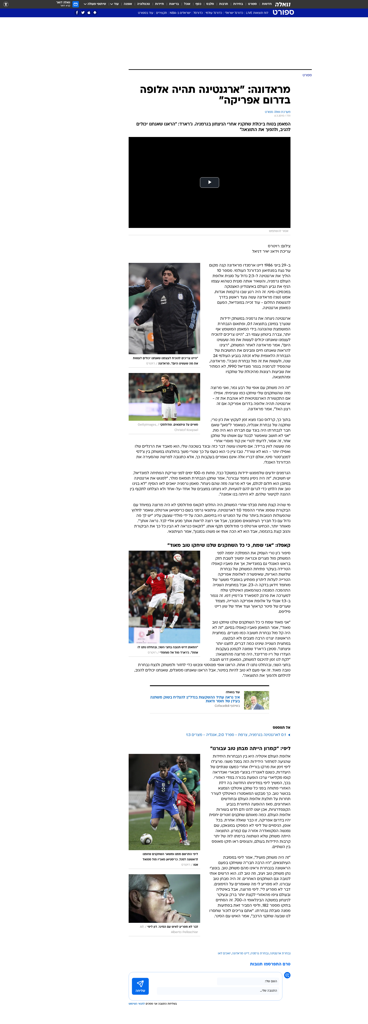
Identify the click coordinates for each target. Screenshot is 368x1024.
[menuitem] (264, 4)
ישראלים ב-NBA (180, 13)
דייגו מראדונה (240, 953)
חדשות (267, 4)
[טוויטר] (83, 12)
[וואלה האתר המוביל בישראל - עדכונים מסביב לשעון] (282, 4)
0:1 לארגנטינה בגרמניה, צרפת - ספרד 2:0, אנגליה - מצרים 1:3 (236, 735)
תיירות (159, 4)
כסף (198, 4)
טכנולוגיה (143, 4)
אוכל (187, 4)
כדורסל (198, 13)
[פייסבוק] (77, 12)
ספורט (252, 4)
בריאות (174, 4)
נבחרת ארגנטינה (280, 953)
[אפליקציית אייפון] (89, 12)
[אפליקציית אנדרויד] (95, 12)
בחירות (238, 4)
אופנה (128, 4)
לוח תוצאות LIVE (257, 13)
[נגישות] (6, 4)
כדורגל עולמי (214, 13)
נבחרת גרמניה (259, 953)
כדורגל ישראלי (234, 13)
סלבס (210, 4)
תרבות (223, 4)
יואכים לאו (224, 953)
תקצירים (161, 13)
